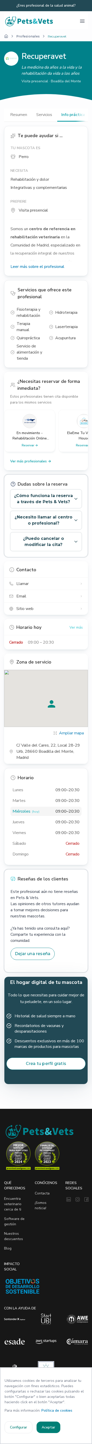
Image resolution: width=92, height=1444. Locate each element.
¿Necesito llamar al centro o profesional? (43, 520)
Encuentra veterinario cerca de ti (12, 1204)
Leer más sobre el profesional (37, 266)
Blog (8, 1248)
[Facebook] (86, 1200)
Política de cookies (56, 1410)
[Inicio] (6, 36)
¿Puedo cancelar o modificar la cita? (43, 541)
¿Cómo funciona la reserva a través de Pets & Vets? (43, 498)
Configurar (18, 1427)
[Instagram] (77, 1200)
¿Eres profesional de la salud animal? (46, 6)
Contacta (42, 1193)
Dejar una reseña (32, 953)
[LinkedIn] (68, 1200)
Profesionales (28, 36)
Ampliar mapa (71, 733)
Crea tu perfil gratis (46, 1063)
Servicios (44, 115)
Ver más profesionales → (30, 461)
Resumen (18, 115)
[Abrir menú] (82, 21)
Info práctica (73, 115)
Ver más (76, 627)
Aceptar (48, 1427)
